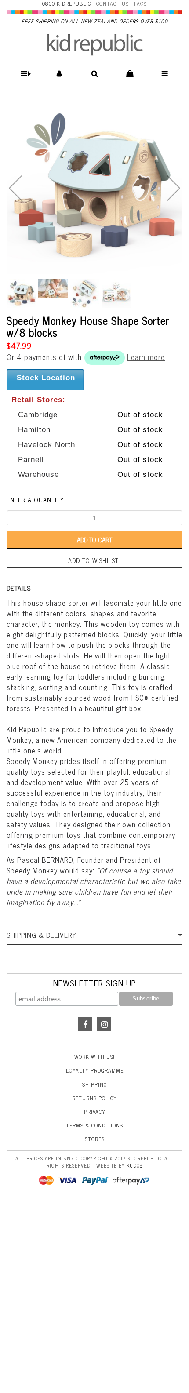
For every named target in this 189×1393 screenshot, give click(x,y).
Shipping (94, 1084)
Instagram (104, 1024)
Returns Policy (94, 1098)
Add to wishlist (93, 560)
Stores (95, 1139)
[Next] (173, 188)
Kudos (134, 1165)
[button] (24, 73)
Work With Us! (94, 1056)
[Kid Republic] (95, 45)
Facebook (85, 1024)
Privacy (94, 1111)
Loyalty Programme (95, 1070)
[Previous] (15, 188)
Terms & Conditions (94, 1125)
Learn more (146, 357)
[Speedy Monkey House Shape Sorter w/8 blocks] (94, 186)
